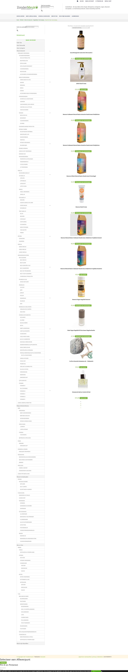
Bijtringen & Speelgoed (25, 438)
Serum (21, 88)
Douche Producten (25, 58)
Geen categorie (21, 48)
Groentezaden (23, 604)
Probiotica (23, 363)
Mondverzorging (23, 156)
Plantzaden (23, 628)
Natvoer (23, 565)
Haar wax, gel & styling (26, 107)
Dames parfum (22, 246)
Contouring (23, 221)
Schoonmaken (22, 511)
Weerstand (23, 374)
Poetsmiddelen (24, 527)
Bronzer (22, 216)
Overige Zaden (24, 617)
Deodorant (23, 118)
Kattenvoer (23, 582)
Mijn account (89, 1)
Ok (92, 671)
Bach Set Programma (25, 271)
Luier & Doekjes (24, 429)
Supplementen (22, 380)
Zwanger (21, 443)
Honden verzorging (25, 560)
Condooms (22, 238)
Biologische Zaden (23, 596)
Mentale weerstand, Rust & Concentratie (30, 352)
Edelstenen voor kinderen (26, 459)
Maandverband (24, 137)
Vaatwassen (22, 500)
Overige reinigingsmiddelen (27, 530)
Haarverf (22, 101)
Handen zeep (22, 498)
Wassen (21, 533)
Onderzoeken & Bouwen (25, 470)
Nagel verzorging (24, 191)
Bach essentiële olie (25, 265)
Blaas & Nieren (23, 322)
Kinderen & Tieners (22, 449)
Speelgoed (20, 465)
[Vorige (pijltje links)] (0, 669)
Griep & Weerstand (24, 328)
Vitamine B (22, 391)
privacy (94, 656)
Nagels (21, 189)
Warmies (21, 462)
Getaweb (42, 656)
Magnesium (23, 298)
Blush (21, 213)
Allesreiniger (23, 514)
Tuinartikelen (22, 634)
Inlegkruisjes (23, 145)
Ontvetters (23, 525)
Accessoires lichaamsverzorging (28, 74)
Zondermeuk (29, 656)
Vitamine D (22, 396)
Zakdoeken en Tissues (24, 495)
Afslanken (22, 317)
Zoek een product (45, 5)
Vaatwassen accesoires (26, 505)
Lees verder (84, 89)
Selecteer (3, 662)
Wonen (19, 479)
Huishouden (21, 493)
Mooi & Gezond (20, 16)
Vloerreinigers (24, 519)
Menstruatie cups (24, 134)
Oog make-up (22, 197)
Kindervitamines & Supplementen (28, 344)
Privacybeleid (97, 671)
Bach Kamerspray (24, 268)
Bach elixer (23, 262)
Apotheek (22, 557)
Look (22, 614)
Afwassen (22, 503)
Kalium (22, 295)
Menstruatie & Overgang (26, 350)
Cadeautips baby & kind (23, 473)
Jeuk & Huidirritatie (25, 339)
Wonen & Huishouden (44, 16)
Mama (19, 441)
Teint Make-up (22, 211)
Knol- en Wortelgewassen (27, 609)
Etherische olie (23, 279)
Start (18, 20)
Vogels (21, 550)
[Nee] (101, 671)
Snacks (23, 571)
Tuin (19, 594)
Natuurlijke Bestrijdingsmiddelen (27, 631)
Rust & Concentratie (26, 355)
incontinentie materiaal (26, 131)
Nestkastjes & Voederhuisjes (27, 552)
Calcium (22, 287)
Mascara (22, 200)
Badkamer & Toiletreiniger (27, 516)
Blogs (82, 1)
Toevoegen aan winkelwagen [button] (83, 58)
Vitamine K (22, 385)
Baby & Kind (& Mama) (31, 16)
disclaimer (100, 656)
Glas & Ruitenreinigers (26, 522)
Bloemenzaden (24, 598)
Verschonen (22, 424)
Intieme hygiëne (23, 129)
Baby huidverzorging (25, 413)
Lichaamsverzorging (24, 55)
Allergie (22, 320)
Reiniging (22, 85)
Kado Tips (19, 42)
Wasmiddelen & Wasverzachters (28, 538)
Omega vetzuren (24, 358)
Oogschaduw (23, 205)
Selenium (22, 301)
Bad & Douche (23, 115)
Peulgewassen (24, 620)
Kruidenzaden (23, 626)
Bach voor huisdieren (25, 273)
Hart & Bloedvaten (25, 331)
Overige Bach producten (26, 276)
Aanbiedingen (75, 16)
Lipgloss (22, 178)
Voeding (21, 432)
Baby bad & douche (25, 415)
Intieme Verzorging (25, 142)
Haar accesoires (24, 109)
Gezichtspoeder (24, 227)
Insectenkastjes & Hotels (26, 637)
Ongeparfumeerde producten (26, 126)
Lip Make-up (22, 175)
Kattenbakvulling (24, 579)
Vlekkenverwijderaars (25, 541)
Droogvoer (24, 568)
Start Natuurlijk (21, 45)
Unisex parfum (22, 252)
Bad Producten (24, 60)
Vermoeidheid (23, 372)
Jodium (22, 292)
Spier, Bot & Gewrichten (26, 366)
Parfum (20, 244)
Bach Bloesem (22, 257)
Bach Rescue (23, 260)
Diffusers (22, 484)
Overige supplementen (25, 315)
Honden (21, 555)
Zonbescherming (23, 148)
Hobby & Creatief (23, 468)
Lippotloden (23, 186)
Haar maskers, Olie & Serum (27, 104)
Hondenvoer (23, 563)
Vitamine (21, 383)
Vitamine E (22, 399)
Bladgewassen (24, 606)
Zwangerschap (24, 377)
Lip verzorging (24, 167)
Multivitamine (23, 388)
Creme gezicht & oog (25, 79)
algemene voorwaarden (85, 656)
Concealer (22, 219)
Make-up (20, 170)
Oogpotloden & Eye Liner (26, 202)
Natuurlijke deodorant (26, 66)
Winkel (21, 20)
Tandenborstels (24, 161)
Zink (21, 303)
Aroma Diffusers (24, 281)
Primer (22, 232)
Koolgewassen (25, 612)
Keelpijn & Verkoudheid (26, 342)
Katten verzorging (25, 576)
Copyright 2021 (21, 656)
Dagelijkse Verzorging (38, 20)
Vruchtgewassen (25, 623)
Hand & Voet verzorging (25, 151)
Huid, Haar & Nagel (25, 336)
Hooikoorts (23, 333)
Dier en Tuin (54, 16)
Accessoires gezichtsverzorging (28, 93)
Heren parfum (22, 249)
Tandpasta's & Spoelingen (26, 159)
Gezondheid (21, 454)
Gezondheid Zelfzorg (23, 255)
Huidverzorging (24, 68)
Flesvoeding (23, 434)
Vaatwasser (23, 508)
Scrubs (22, 90)
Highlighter (23, 230)
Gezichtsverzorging (24, 77)
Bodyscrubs (23, 71)
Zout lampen (23, 486)
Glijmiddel (21, 241)
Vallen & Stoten (24, 369)
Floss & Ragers (24, 164)
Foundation (23, 224)
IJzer (21, 290)
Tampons (22, 139)
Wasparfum (23, 535)
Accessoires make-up (24, 173)
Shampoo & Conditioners (26, 99)
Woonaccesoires (23, 481)
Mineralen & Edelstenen (25, 306)
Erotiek (20, 236)
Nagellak (22, 194)
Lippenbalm (23, 180)
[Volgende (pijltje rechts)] (2, 669)
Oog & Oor (22, 361)
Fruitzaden (23, 601)
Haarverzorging (23, 96)
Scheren (22, 123)
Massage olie (22, 153)
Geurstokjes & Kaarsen (26, 489)
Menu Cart (108, 1)
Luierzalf (22, 426)
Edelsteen (22, 312)
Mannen (21, 113)
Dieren (19, 547)
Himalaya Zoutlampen (25, 309)
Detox (21, 325)
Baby (19, 408)
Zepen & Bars (23, 63)
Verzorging (22, 410)
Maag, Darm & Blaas (25, 347)
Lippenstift (23, 183)
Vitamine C (22, 393)
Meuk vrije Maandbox (64, 16)
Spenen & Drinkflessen (26, 421)
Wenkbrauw (23, 208)
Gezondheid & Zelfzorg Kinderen (27, 457)
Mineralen (21, 285)
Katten (20, 574)
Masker (22, 82)
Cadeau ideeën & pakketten (24, 402)
